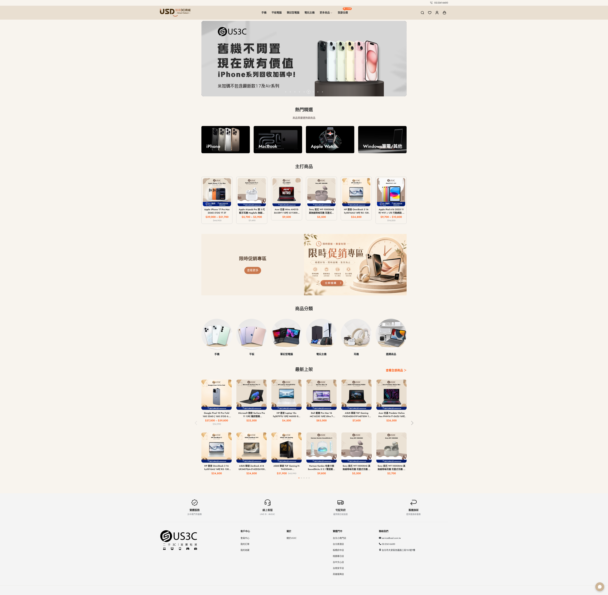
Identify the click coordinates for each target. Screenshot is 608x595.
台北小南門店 (339, 538)
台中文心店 (338, 562)
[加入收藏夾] (226, 202)
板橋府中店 (338, 550)
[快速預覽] (217, 202)
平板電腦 (277, 12)
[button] (444, 12)
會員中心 (245, 538)
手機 (263, 12)
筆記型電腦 (293, 12)
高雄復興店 (338, 574)
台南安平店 (338, 568)
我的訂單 (245, 544)
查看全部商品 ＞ (396, 370)
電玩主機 (309, 12)
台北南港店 (338, 544)
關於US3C (292, 538)
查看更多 (252, 270)
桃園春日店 (338, 556)
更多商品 (325, 12)
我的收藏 (245, 550)
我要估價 (344, 11)
